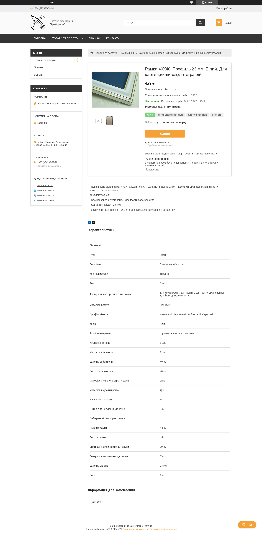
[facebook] (89, 222)
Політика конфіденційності (163, 529)
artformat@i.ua (45, 185)
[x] (93, 222)
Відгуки (38, 74)
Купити (165, 133)
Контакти (113, 38)
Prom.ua (148, 526)
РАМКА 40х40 (127, 53)
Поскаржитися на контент (135, 529)
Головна (40, 38)
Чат (250, 524)
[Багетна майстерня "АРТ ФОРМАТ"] (38, 29)
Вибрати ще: (166, 122)
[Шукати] (200, 22)
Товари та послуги (65, 38)
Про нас (94, 38)
